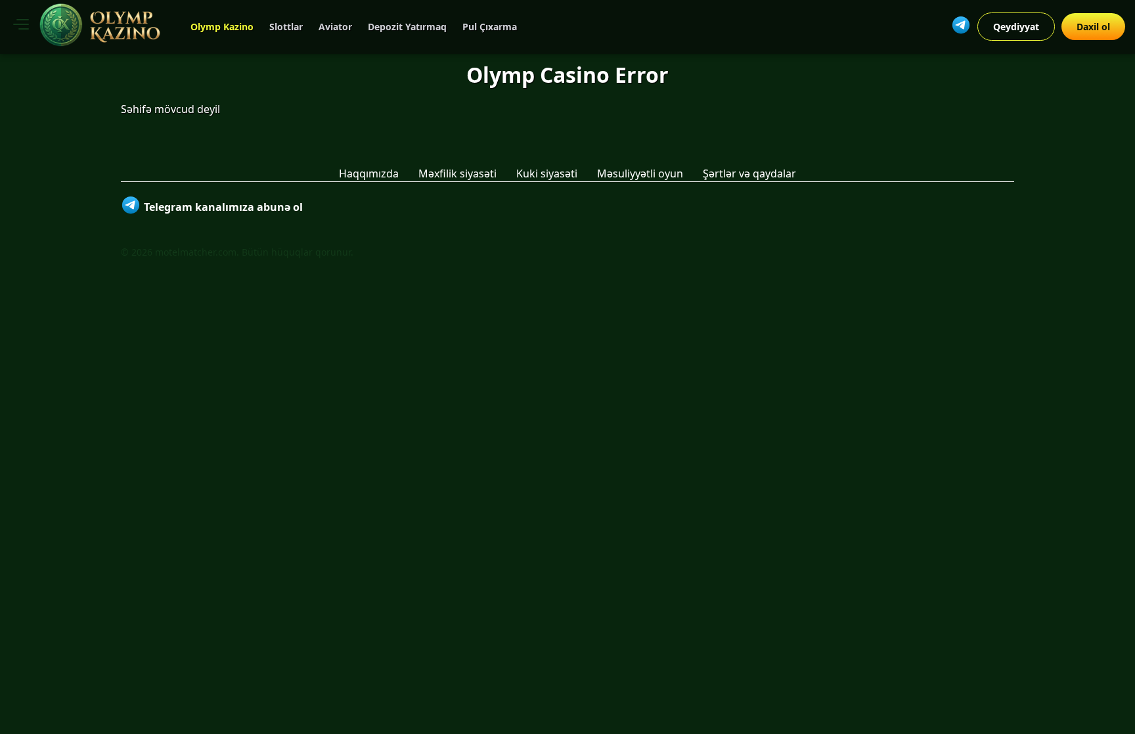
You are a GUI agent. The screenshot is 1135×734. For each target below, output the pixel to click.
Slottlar (286, 26)
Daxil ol (1093, 26)
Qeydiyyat (1016, 26)
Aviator (335, 26)
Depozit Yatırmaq (407, 26)
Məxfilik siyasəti (457, 173)
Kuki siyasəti (546, 173)
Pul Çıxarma (489, 26)
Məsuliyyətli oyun (640, 173)
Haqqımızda (369, 173)
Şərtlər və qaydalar (749, 173)
